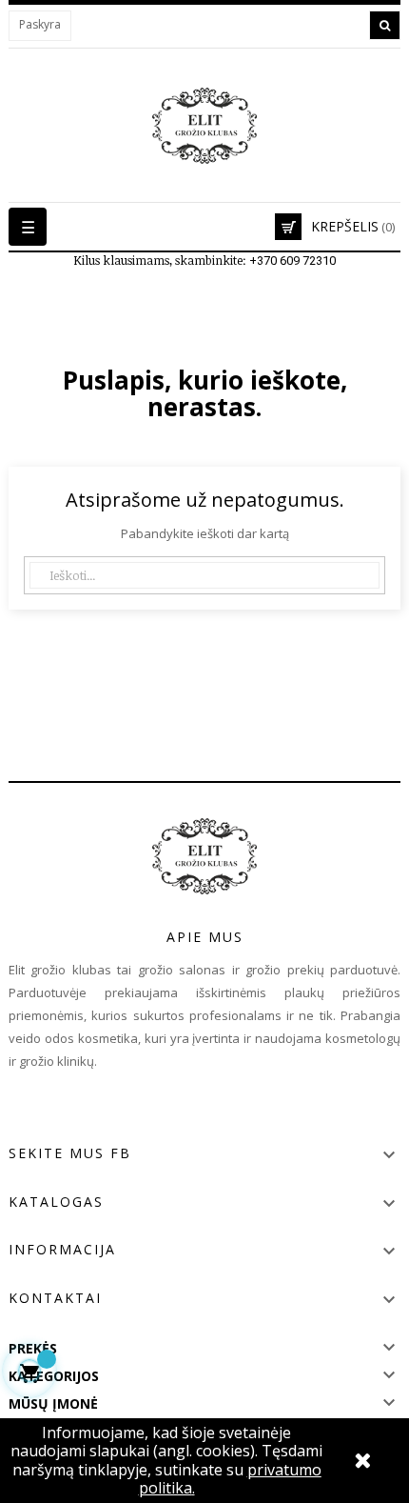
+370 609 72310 (292, 260)
